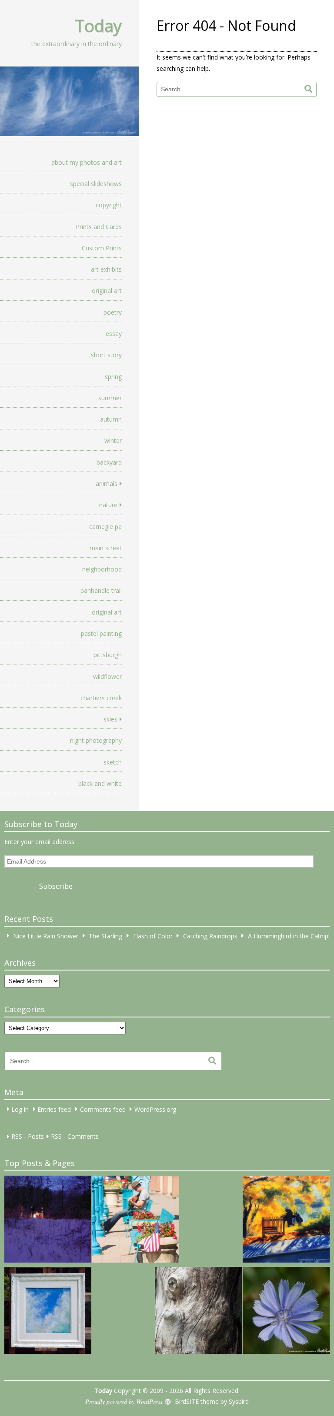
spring (113, 376)
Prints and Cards (99, 227)
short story (106, 355)
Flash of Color (153, 935)
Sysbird (239, 1401)
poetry (113, 312)
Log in (20, 1109)
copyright (109, 205)
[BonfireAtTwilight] (47, 1220)
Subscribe (56, 886)
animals (106, 483)
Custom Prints (102, 248)
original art (107, 290)
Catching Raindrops (210, 935)
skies (110, 719)
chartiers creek (101, 698)
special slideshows (96, 183)
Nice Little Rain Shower (45, 935)
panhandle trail (101, 590)
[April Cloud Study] (47, 1311)
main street (106, 548)
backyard (109, 462)
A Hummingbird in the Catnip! (289, 935)
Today (98, 25)
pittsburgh (108, 655)
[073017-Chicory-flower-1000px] (286, 1311)
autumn (111, 419)
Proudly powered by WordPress (123, 1401)
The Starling (105, 935)
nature (108, 505)
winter (113, 440)
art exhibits (106, 269)
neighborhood (102, 569)
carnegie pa (105, 526)
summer (110, 398)
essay (114, 333)
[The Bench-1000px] (286, 1220)
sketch (113, 762)
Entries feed (54, 1109)
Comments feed (103, 1109)
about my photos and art (86, 162)
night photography (96, 740)
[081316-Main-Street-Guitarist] (135, 1220)
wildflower (107, 676)
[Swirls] (198, 1311)
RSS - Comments (75, 1136)
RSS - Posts (27, 1136)
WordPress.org (155, 1109)
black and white (100, 783)
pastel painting (101, 633)
